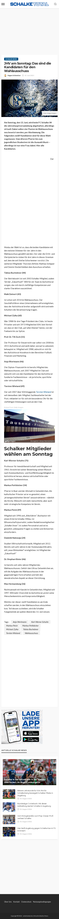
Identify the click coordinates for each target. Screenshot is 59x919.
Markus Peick (12, 625)
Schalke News (11, 59)
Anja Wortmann (19, 622)
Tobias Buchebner (30, 629)
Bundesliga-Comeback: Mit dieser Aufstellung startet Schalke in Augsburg (34, 804)
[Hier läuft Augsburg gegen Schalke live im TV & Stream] (9, 832)
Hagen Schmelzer (14, 75)
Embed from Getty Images (13, 407)
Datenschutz (26, 902)
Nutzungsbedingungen (42, 902)
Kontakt (16, 902)
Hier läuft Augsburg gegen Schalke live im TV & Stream (36, 829)
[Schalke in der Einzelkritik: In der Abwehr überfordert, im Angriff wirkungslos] (29, 772)
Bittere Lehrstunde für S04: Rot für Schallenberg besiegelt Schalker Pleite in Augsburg (35, 793)
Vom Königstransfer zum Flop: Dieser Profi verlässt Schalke (35, 817)
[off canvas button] (3, 4)
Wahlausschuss (31, 633)
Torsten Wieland (43, 392)
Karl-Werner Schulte (39, 622)
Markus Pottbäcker (30, 625)
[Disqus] (29, 669)
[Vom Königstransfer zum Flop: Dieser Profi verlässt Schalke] (9, 819)
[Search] (55, 4)
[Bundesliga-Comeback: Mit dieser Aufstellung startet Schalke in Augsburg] (9, 807)
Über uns (8, 902)
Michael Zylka (12, 629)
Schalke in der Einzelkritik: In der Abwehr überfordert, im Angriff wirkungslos (25, 781)
